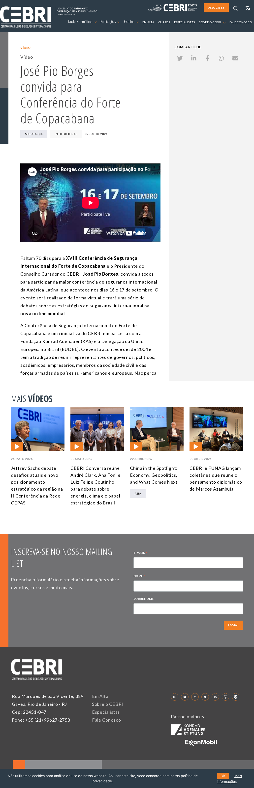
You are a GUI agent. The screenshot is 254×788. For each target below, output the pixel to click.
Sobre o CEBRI (108, 704)
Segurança (34, 133)
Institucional (66, 133)
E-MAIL (140, 553)
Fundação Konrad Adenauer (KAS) (56, 341)
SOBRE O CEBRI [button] (210, 22)
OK (223, 776)
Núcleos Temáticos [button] (80, 21)
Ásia (138, 493)
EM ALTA (148, 22)
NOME (139, 576)
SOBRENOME (143, 599)
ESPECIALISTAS (184, 22)
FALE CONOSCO (240, 22)
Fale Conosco (106, 720)
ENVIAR (233, 625)
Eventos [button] (129, 21)
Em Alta (100, 696)
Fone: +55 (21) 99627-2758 (41, 720)
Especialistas (106, 712)
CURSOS (164, 22)
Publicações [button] (108, 21)
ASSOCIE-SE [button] (216, 7)
